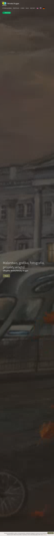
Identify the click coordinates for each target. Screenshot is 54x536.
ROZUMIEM (51, 533)
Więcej (45, 534)
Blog (27, 8)
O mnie (22, 8)
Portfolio (16, 8)
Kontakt (32, 8)
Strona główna (7, 8)
